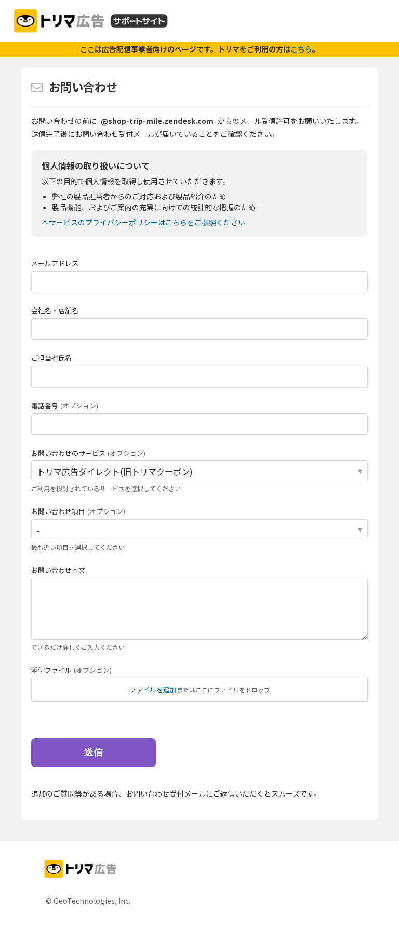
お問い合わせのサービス (88, 453)
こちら (301, 49)
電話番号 (64, 406)
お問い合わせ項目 (78, 511)
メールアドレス (54, 263)
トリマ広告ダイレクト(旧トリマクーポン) (115, 471)
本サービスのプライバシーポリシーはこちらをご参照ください (143, 222)
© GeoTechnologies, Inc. (88, 900)
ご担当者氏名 (51, 358)
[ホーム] (90, 20)
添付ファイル (71, 670)
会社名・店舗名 (54, 310)
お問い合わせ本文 (58, 570)
